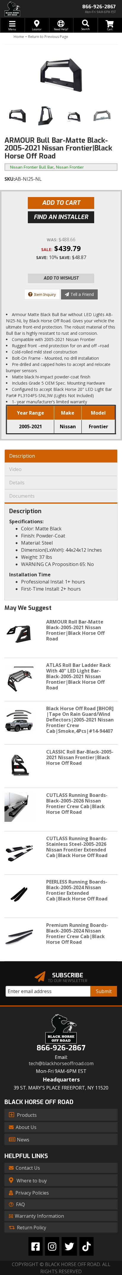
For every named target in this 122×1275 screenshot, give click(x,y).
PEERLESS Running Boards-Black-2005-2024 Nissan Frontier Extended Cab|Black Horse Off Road (76, 890)
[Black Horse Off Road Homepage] (30, 9)
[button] (85, 25)
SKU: (9, 179)
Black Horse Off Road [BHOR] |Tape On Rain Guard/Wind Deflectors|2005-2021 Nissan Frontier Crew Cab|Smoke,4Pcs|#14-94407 (80, 720)
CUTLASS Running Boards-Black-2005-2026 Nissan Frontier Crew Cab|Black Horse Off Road (76, 804)
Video (15, 469)
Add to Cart (61, 203)
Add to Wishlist (61, 278)
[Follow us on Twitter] (69, 1246)
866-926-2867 (61, 1048)
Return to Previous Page (48, 36)
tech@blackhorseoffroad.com (61, 1063)
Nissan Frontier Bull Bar (32, 167)
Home (19, 36)
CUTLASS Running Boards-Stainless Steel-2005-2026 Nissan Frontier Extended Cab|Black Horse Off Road (76, 847)
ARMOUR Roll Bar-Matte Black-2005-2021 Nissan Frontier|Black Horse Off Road (75, 630)
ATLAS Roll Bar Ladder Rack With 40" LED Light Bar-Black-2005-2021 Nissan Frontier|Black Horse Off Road (78, 676)
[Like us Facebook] (35, 1246)
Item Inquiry (45, 294)
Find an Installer (61, 217)
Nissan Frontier (70, 167)
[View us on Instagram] (52, 1246)
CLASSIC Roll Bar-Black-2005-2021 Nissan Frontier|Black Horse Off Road (79, 757)
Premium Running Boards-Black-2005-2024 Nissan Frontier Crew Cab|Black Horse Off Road (77, 934)
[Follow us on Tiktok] (86, 1246)
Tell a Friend (82, 294)
